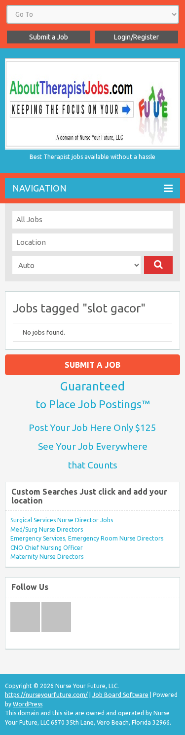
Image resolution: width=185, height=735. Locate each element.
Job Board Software (120, 695)
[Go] (158, 265)
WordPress (27, 704)
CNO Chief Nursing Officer (46, 547)
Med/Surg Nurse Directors (46, 529)
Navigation (39, 188)
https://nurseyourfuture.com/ (46, 695)
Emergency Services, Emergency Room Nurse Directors (86, 538)
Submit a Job (48, 37)
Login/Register (136, 37)
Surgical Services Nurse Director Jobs (61, 520)
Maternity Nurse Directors (46, 556)
